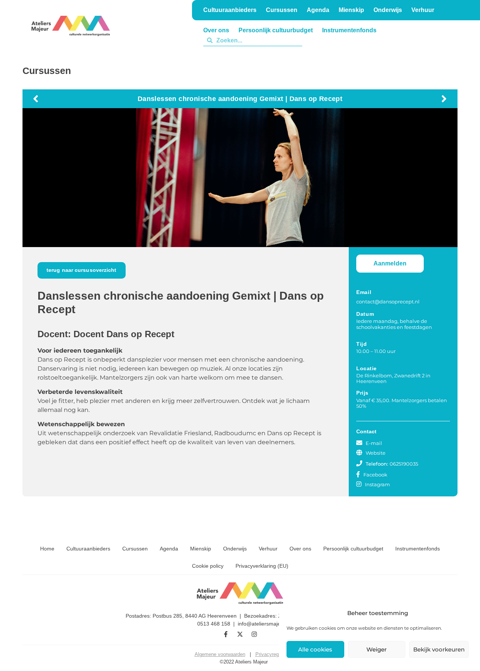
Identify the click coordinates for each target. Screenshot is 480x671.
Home (47, 549)
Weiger (376, 649)
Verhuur (351, 40)
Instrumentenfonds (417, 549)
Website (376, 453)
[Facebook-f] (226, 634)
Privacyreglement (274, 654)
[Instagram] (254, 634)
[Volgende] (345, 98)
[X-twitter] (240, 634)
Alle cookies (315, 649)
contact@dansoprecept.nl (388, 302)
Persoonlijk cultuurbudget (353, 549)
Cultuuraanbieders (88, 549)
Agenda (169, 549)
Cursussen (135, 549)
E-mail (374, 443)
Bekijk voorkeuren (439, 649)
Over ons (300, 549)
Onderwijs (316, 40)
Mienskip (200, 549)
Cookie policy (208, 566)
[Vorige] (135, 98)
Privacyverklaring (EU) (262, 566)
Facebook (375, 475)
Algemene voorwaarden (220, 654)
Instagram (377, 484)
